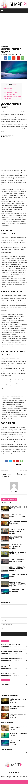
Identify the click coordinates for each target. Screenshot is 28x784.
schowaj (14, 84)
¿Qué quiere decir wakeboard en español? (15, 546)
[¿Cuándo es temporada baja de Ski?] (5, 523)
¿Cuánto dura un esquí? (8, 673)
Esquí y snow (4, 46)
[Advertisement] (14, 27)
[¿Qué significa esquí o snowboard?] (5, 554)
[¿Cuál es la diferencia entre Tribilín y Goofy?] (5, 728)
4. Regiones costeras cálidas (12, 96)
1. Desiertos (7, 90)
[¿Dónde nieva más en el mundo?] (5, 576)
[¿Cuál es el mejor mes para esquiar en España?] (5, 531)
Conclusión (7, 98)
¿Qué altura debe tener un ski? (10, 644)
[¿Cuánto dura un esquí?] (5, 538)
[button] (26, 10)
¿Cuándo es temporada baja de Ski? (11, 658)
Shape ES (5, 54)
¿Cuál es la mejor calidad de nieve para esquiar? (17, 584)
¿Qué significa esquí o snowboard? (17, 553)
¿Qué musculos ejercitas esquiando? (17, 515)
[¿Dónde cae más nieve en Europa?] (5, 591)
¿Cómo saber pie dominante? (18, 733)
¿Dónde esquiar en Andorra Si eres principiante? (7, 474)
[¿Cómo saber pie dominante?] (5, 735)
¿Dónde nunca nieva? (8, 88)
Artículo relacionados (9, 500)
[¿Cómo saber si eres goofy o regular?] (5, 561)
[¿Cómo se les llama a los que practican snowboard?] (5, 568)
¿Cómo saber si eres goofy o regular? (16, 560)
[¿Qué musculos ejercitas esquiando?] (5, 516)
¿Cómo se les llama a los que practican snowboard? (17, 569)
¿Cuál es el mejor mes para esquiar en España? (17, 531)
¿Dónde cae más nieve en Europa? (21, 473)
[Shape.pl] (14, 4)
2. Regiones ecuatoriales (11, 92)
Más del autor (6, 502)
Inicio (2, 43)
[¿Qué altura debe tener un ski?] (5, 508)
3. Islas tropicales (9, 94)
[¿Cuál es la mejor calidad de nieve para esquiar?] (5, 584)
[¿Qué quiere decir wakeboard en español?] (5, 546)
